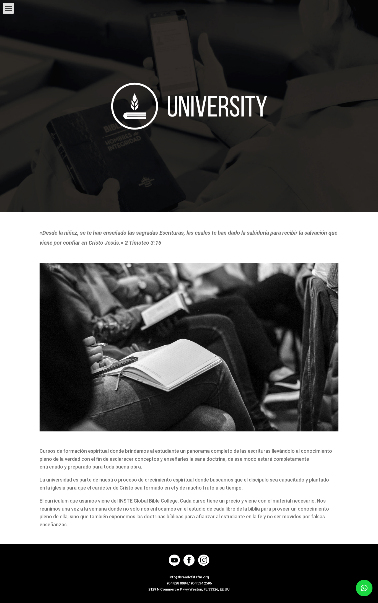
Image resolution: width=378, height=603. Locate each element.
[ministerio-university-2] (189, 430)
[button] (364, 588)
